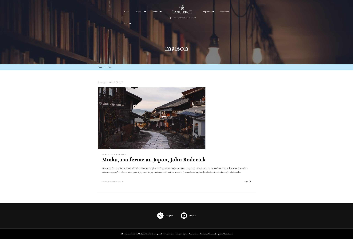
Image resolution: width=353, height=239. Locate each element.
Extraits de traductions (114, 155)
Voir (246, 181)
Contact (127, 23)
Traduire (155, 11)
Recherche (224, 11)
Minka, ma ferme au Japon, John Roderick (154, 160)
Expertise (207, 11)
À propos (140, 11)
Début (126, 11)
